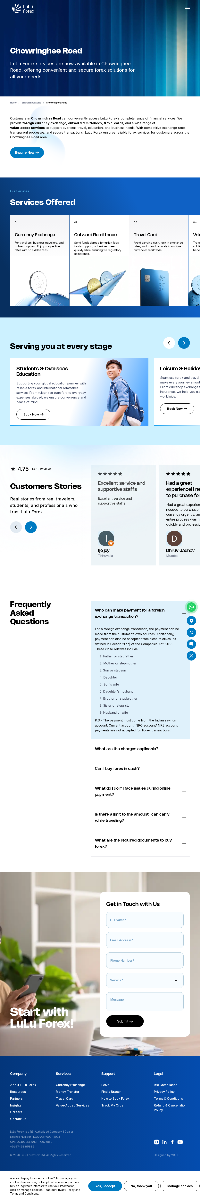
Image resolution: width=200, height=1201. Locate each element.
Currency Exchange (70, 1085)
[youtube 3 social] (180, 1142)
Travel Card (64, 1098)
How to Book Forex (115, 1098)
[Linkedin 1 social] (164, 1142)
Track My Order (113, 1105)
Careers (16, 1112)
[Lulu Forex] (23, 8)
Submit (122, 1021)
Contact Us (18, 1119)
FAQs (105, 1085)
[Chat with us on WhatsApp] (191, 607)
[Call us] (191, 632)
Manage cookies (180, 1186)
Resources (18, 1092)
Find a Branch (111, 1092)
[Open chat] (191, 644)
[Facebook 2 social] (172, 1142)
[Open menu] (191, 656)
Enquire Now (24, 152)
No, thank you (141, 1186)
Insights (15, 1105)
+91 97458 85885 (22, 1147)
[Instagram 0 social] (156, 1142)
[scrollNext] (184, 343)
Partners (16, 1098)
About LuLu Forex (23, 1085)
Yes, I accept (105, 1186)
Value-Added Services (72, 1105)
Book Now (31, 414)
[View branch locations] (191, 620)
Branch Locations (31, 103)
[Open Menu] (187, 8)
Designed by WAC (166, 1155)
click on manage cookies (26, 1189)
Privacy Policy (164, 1092)
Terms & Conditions (168, 1098)
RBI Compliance (165, 1085)
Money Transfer (67, 1092)
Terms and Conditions (24, 1193)
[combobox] (111, 982)
